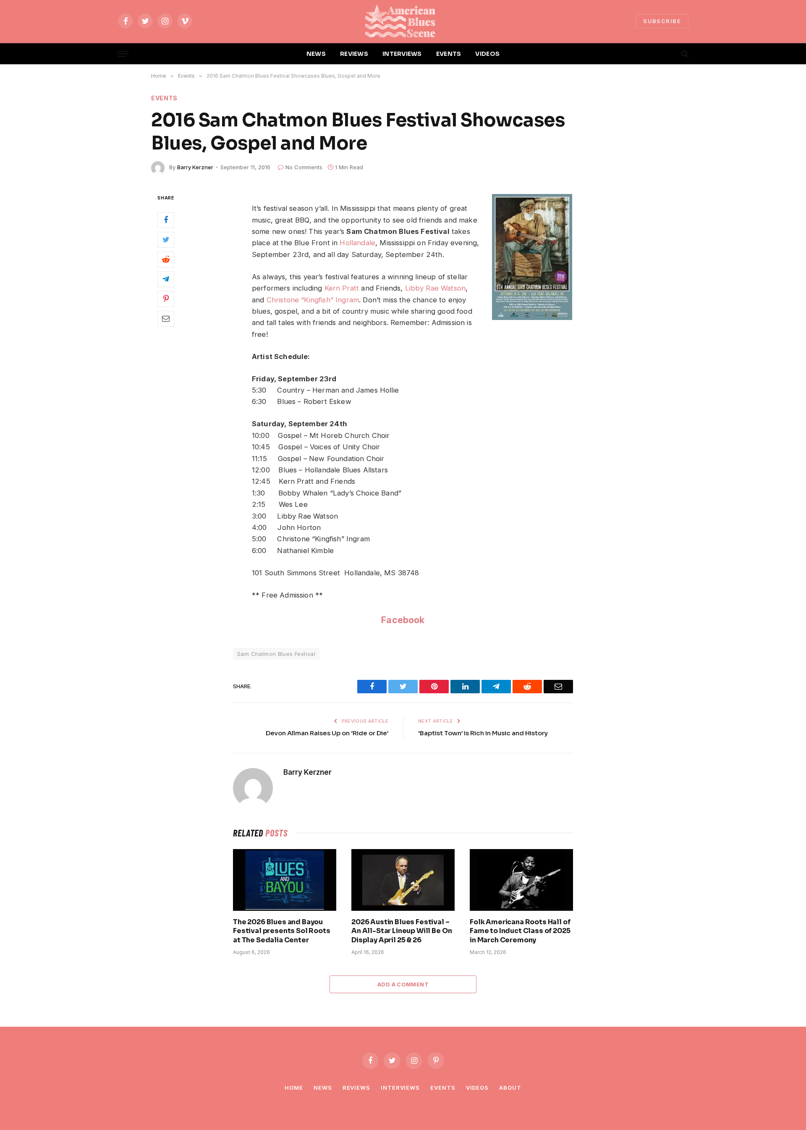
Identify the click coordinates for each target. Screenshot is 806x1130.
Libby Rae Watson (435, 288)
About (510, 1087)
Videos (477, 1087)
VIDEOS (487, 54)
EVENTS (448, 54)
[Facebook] (165, 220)
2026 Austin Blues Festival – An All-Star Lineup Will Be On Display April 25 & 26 (401, 931)
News (323, 1087)
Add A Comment (403, 984)
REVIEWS (354, 54)
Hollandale (357, 243)
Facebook (402, 619)
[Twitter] (165, 239)
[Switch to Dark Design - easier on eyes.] (670, 54)
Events (164, 98)
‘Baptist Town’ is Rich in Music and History (483, 733)
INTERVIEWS (402, 54)
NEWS (316, 54)
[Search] (684, 54)
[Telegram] (165, 279)
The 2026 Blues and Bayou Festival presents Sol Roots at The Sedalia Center (281, 931)
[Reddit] (165, 259)
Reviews (356, 1087)
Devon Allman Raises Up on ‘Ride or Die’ (327, 733)
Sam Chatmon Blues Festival (276, 653)
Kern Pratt (341, 288)
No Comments (303, 167)
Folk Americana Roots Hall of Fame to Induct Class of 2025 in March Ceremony (520, 931)
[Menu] (123, 54)
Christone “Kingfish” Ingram (313, 300)
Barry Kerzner (195, 167)
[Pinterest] (165, 299)
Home (294, 1087)
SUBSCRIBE (662, 21)
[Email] (165, 318)
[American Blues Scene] (403, 21)
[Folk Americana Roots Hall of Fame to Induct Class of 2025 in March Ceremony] (521, 879)
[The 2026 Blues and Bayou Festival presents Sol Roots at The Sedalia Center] (284, 879)
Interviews (400, 1087)
